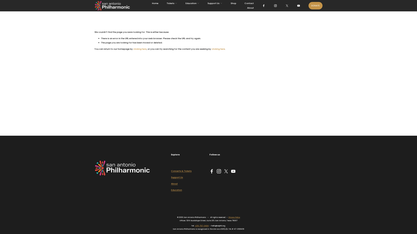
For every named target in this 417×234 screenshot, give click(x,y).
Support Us (177, 177)
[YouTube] (298, 5)
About (250, 7)
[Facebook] (263, 5)
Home (155, 3)
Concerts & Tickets (181, 171)
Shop (233, 3)
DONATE (315, 5)
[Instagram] (275, 5)
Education (176, 190)
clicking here (140, 49)
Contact (249, 3)
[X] (287, 5)
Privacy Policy (234, 217)
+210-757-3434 (202, 226)
